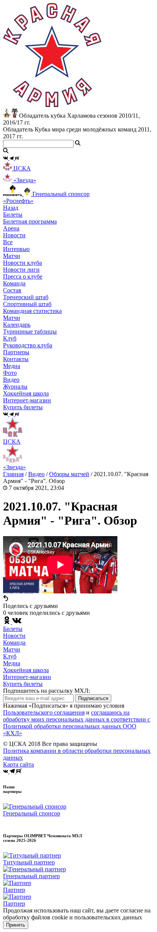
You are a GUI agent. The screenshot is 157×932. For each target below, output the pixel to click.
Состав (12, 290)
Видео (11, 379)
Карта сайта (18, 764)
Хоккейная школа (26, 670)
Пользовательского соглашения (44, 712)
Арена (11, 228)
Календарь (16, 324)
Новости (14, 635)
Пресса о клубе (22, 276)
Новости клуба (22, 262)
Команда (14, 642)
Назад (10, 207)
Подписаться (93, 698)
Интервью (16, 249)
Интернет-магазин (27, 677)
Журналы (15, 386)
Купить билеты (23, 684)
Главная (13, 474)
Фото (10, 373)
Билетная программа (30, 221)
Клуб (9, 656)
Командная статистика (32, 311)
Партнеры (16, 352)
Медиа (11, 663)
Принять (15, 925)
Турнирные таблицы (30, 331)
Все (8, 242)
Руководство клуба (27, 345)
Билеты (12, 629)
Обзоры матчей (69, 474)
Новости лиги (21, 269)
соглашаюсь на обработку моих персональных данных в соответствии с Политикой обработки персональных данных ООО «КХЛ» (76, 722)
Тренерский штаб (25, 297)
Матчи (11, 256)
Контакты (16, 359)
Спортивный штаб (27, 304)
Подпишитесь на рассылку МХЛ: (46, 690)
